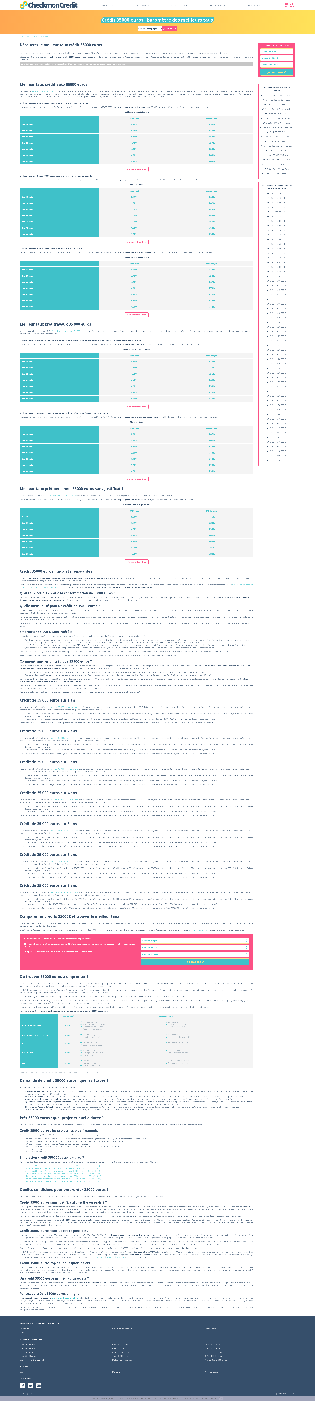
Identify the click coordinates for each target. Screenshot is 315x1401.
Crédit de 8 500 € (277, 262)
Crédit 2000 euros (120, 1344)
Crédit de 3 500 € (277, 216)
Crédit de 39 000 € (278, 409)
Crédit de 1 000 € (277, 193)
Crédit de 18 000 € (278, 313)
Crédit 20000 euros (213, 1352)
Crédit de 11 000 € (278, 281)
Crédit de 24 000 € (278, 340)
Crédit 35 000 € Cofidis (278, 113)
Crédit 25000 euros (28, 1356)
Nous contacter (211, 1372)
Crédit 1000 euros (27, 1344)
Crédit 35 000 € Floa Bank (278, 169)
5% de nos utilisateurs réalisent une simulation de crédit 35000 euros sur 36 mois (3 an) (62, 1171)
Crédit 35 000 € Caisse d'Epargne (278, 95)
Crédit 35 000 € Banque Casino (278, 173)
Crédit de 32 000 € (278, 377)
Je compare (276, 72)
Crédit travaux (25, 1332)
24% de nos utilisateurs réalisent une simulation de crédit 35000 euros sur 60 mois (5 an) (63, 1176)
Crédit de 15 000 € (278, 299)
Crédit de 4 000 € (277, 221)
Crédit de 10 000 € (278, 276)
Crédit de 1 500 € (277, 198)
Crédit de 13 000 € (278, 290)
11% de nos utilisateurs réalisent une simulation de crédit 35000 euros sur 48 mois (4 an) (63, 1173)
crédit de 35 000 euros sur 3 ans (64, 769)
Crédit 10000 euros (28, 1352)
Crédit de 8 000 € (277, 258)
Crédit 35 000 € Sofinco (278, 141)
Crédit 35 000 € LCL (278, 132)
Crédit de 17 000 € (278, 308)
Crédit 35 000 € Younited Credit (278, 164)
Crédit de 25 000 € (278, 345)
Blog (21, 1372)
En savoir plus (212, 1399)
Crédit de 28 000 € (278, 359)
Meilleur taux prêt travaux (216, 1360)
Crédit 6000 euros (213, 1348)
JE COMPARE (168, 28)
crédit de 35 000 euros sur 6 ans (64, 861)
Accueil (22, 37)
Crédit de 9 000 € (277, 267)
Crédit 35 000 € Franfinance (278, 159)
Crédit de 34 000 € (278, 386)
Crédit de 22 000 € (278, 331)
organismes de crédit (198, 930)
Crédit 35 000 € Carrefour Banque (277, 146)
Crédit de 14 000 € (278, 294)
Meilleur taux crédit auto (122, 1360)
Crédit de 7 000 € (277, 248)
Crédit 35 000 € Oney (278, 150)
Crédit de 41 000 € (278, 419)
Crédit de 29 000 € (278, 363)
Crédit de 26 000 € (278, 350)
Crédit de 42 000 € (278, 423)
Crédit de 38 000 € (278, 405)
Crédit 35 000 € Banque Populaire (278, 118)
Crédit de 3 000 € (277, 212)
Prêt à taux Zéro (95, 1257)
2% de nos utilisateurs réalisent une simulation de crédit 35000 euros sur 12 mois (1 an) (62, 1166)
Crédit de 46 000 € (278, 442)
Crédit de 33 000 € (278, 382)
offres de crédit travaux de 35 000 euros (68, 331)
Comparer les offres (136, 169)
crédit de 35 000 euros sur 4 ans (64, 799)
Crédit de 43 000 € (278, 428)
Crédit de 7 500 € (277, 253)
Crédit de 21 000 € (278, 327)
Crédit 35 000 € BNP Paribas (278, 123)
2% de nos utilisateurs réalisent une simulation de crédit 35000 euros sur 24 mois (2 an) (62, 1168)
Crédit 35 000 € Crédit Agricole (278, 109)
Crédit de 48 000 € (278, 451)
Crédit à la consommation (34, 37)
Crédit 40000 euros (213, 1356)
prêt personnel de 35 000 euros (63, 495)
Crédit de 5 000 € (277, 230)
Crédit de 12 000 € (278, 285)
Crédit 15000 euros (120, 1352)
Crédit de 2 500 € (277, 207)
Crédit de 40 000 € (278, 414)
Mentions (116, 1372)
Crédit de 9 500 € (277, 271)
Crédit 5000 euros (120, 1348)
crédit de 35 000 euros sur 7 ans (64, 892)
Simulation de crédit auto (122, 1328)
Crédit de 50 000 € (278, 460)
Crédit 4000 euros (27, 1348)
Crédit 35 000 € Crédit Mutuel (277, 100)
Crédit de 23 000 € (278, 336)
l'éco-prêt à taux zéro (115, 1257)
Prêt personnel (211, 1328)
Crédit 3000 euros (213, 1344)
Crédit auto (24, 1328)
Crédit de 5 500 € (277, 235)
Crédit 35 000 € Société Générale (278, 136)
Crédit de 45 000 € (278, 437)
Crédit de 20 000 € (278, 322)
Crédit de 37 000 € (278, 400)
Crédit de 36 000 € (278, 396)
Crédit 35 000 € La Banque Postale (277, 127)
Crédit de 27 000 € (278, 354)
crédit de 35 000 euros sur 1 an (64, 707)
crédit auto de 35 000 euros (44, 91)
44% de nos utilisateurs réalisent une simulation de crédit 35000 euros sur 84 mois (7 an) (63, 1181)
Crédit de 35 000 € (278, 391)
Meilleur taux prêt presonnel (32, 1360)
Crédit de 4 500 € (277, 225)
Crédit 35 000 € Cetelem (278, 104)
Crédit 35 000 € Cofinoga (277, 155)
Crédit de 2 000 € (277, 202)
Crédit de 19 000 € (278, 317)
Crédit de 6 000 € (277, 239)
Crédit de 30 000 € (278, 368)
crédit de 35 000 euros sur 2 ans (64, 738)
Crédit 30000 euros (120, 1356)
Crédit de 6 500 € (277, 244)
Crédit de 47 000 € (278, 446)
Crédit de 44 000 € (278, 432)
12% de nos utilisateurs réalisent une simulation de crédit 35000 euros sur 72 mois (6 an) (63, 1178)
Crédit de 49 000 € (278, 455)
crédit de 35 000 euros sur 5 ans (64, 830)
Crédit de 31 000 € (278, 373)
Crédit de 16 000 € (278, 304)
